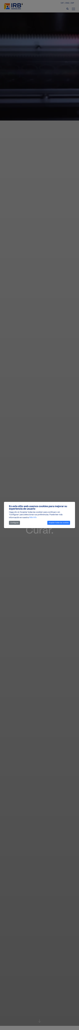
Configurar (14, 523)
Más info (33, 517)
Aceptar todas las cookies (59, 523)
